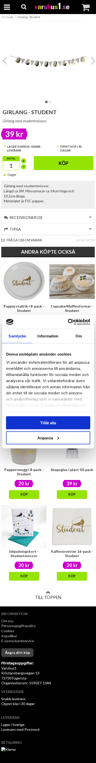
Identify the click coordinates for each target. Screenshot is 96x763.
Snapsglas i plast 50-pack (72, 469)
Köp (63, 163)
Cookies (7, 631)
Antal (11, 158)
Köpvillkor (9, 636)
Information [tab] (47, 336)
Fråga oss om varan (24, 240)
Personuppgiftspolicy (18, 626)
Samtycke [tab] (17, 336)
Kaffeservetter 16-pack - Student (72, 553)
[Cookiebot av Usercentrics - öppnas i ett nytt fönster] (68, 322)
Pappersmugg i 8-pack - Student (24, 471)
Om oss (7, 621)
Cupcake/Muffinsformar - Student (72, 308)
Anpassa (45, 438)
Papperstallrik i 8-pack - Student (24, 308)
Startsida (7, 17)
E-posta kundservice (18, 641)
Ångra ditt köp (17, 652)
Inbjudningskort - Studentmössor (24, 553)
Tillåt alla (48, 423)
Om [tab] (79, 336)
